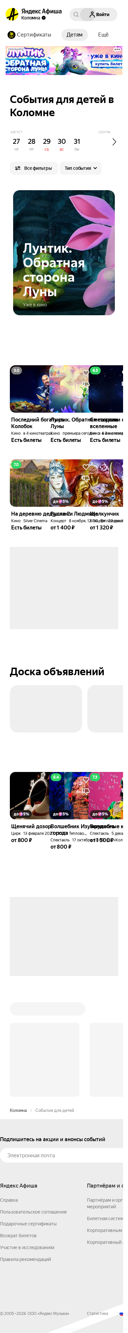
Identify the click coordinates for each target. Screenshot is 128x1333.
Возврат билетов (18, 1235)
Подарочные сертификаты (28, 1223)
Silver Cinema (35, 521)
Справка (9, 1200)
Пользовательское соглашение (33, 1212)
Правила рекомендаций (25, 1259)
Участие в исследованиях (27, 1247)
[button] (103, 35)
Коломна (18, 1110)
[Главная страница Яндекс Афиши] (12, 14)
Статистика (97, 1313)
